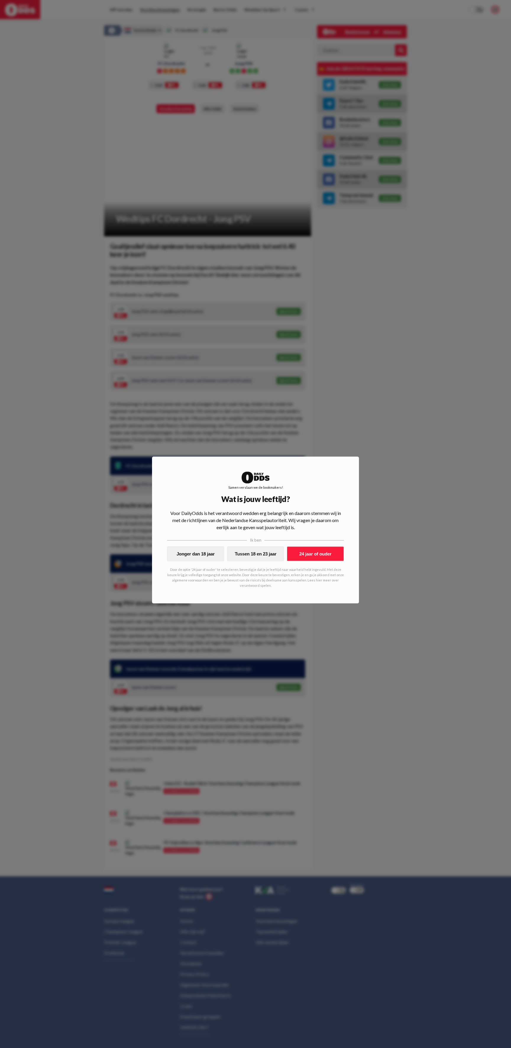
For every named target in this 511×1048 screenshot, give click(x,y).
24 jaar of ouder (315, 553)
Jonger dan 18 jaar (196, 553)
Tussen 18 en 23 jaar (255, 553)
